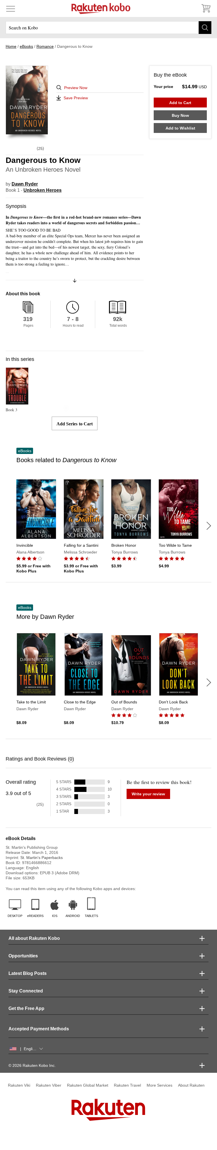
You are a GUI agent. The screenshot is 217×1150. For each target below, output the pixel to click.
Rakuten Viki (19, 1085)
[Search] (205, 27)
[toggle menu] (10, 8)
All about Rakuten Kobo (34, 938)
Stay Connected (25, 991)
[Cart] (206, 8)
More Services (159, 1085)
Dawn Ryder (25, 184)
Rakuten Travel (127, 1085)
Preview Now (75, 87)
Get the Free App (26, 1008)
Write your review (148, 794)
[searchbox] (108, 27)
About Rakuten (191, 1085)
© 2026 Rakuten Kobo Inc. (32, 1065)
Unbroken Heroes (42, 190)
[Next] (208, 526)
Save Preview (76, 98)
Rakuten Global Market (87, 1085)
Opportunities (23, 955)
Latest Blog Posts (27, 973)
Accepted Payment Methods (38, 1028)
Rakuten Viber (48, 1085)
